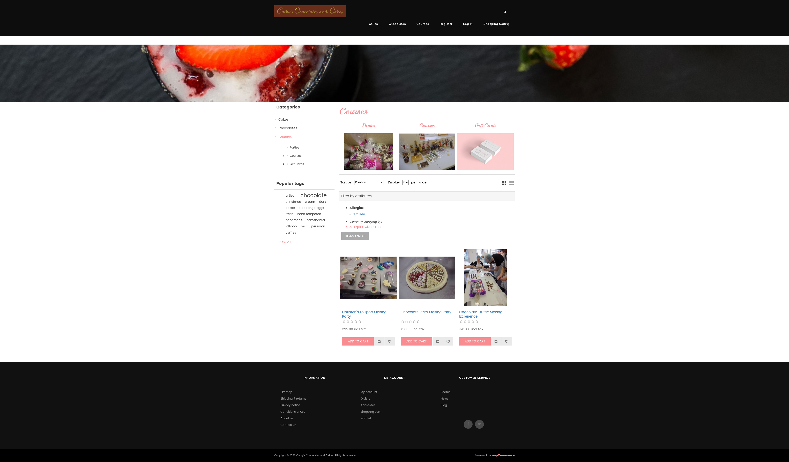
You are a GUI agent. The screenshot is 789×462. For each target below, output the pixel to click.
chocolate (313, 196)
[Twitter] (479, 424)
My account (369, 392)
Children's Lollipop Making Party (364, 314)
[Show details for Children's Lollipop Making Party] (368, 277)
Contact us (288, 425)
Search (446, 392)
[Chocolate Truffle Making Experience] (485, 277)
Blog (444, 405)
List (511, 183)
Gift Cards (297, 164)
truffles (291, 232)
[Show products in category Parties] (368, 151)
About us (286, 418)
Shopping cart (370, 411)
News (444, 398)
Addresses (368, 405)
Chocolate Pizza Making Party (426, 312)
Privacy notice (290, 405)
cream (310, 201)
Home (23, 40)
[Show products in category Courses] (427, 151)
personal (318, 226)
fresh (289, 214)
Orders (365, 398)
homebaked (316, 220)
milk (304, 226)
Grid (503, 183)
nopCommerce (503, 455)
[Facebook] (468, 424)
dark (322, 201)
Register (446, 23)
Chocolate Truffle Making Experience (480, 314)
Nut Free (359, 214)
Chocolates (397, 23)
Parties (294, 147)
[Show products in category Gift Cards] (485, 151)
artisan (291, 195)
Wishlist (366, 418)
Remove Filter (355, 236)
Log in (468, 23)
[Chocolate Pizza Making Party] (427, 277)
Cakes (373, 23)
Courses (422, 23)
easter (290, 208)
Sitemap (286, 392)
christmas (293, 201)
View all (284, 242)
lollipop (291, 226)
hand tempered (309, 214)
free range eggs (311, 208)
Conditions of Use (292, 411)
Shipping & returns (293, 398)
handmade (294, 220)
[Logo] (310, 11)
